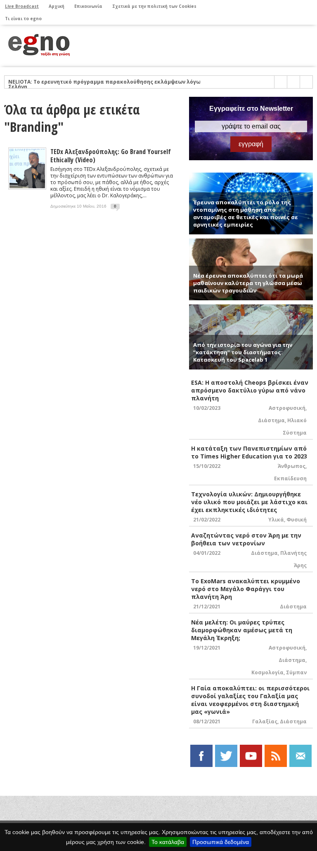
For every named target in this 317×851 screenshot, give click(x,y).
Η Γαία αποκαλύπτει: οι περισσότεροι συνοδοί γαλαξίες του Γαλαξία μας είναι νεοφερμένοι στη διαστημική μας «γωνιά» (250, 699)
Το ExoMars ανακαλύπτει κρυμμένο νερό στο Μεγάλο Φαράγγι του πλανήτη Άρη (245, 589)
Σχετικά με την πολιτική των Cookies (154, 6)
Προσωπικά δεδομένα (220, 842)
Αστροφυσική (287, 407)
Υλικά (276, 519)
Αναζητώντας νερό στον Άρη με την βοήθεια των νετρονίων (246, 539)
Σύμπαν (296, 672)
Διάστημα (271, 420)
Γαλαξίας (264, 721)
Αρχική (56, 6)
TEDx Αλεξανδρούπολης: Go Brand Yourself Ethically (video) (110, 155)
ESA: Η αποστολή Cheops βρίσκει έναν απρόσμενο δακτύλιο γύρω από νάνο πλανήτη (249, 390)
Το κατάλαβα (167, 842)
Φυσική (296, 519)
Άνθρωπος (291, 466)
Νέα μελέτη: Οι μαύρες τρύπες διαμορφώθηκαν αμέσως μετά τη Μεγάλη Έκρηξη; (241, 630)
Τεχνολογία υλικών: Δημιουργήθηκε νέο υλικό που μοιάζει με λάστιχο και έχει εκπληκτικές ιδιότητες (249, 502)
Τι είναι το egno (23, 18)
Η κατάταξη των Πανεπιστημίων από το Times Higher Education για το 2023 (249, 452)
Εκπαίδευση (290, 478)
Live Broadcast (22, 6)
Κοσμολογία (267, 672)
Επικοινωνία (88, 6)
